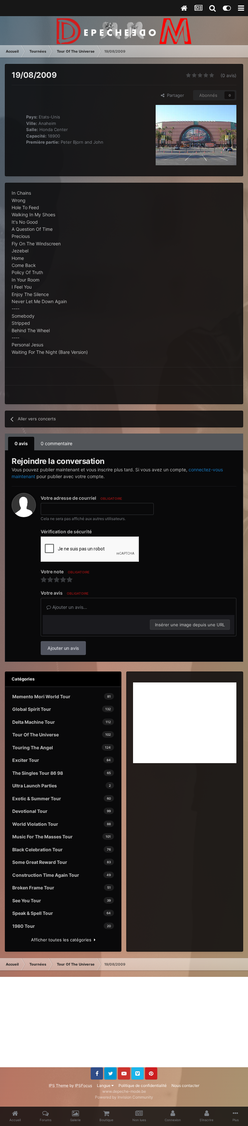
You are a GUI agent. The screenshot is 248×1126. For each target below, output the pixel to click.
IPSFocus (83, 1085)
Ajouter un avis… (69, 607)
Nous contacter (185, 1085)
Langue (104, 1085)
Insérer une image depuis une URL (190, 624)
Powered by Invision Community (124, 1097)
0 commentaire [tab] (56, 443)
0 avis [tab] (21, 443)
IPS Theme (58, 1085)
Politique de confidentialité (143, 1085)
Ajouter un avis (63, 648)
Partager (174, 95)
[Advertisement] (184, 722)
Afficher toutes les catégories (62, 939)
